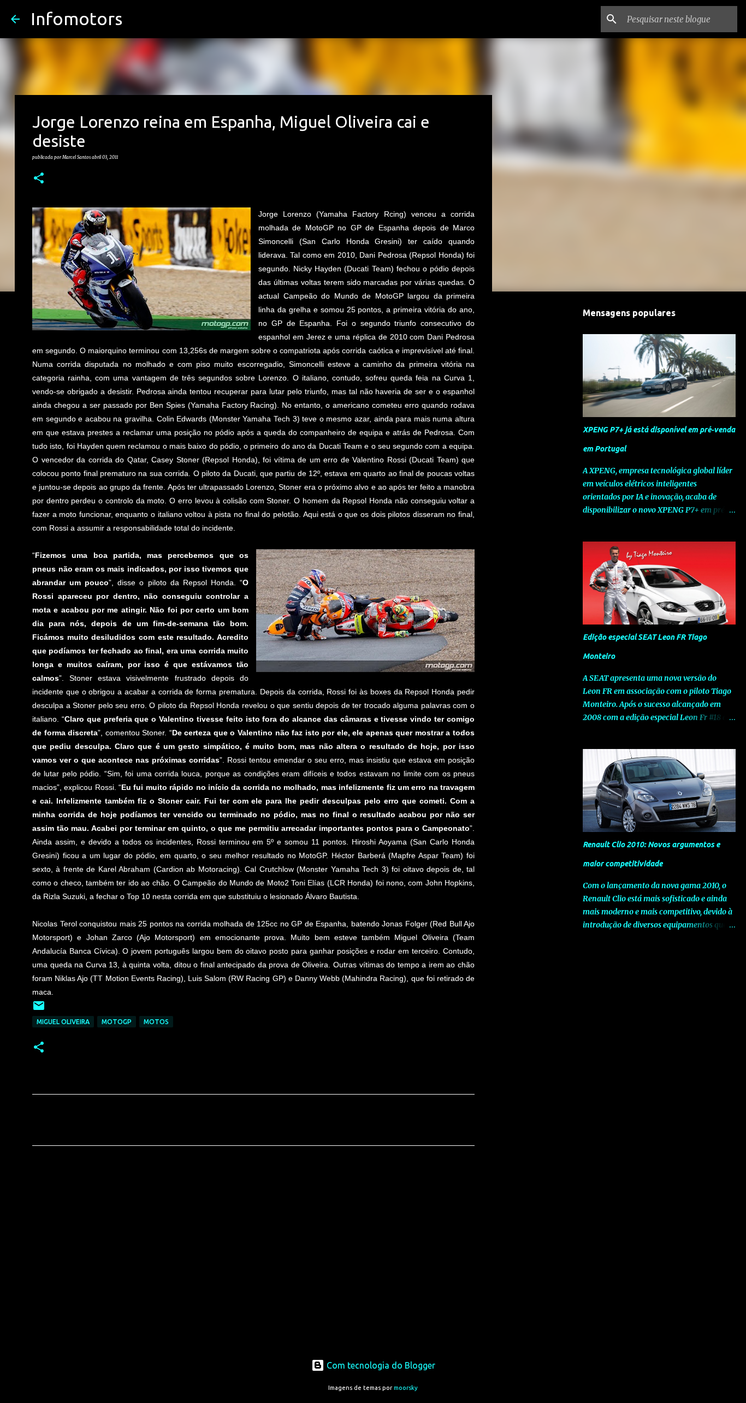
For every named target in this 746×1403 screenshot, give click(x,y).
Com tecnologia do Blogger (379, 1365)
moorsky (406, 1387)
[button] (38, 178)
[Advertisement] (253, 1256)
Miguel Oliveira (63, 1021)
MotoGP (117, 1021)
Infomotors (76, 18)
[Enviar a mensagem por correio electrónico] (38, 1009)
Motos (156, 1021)
